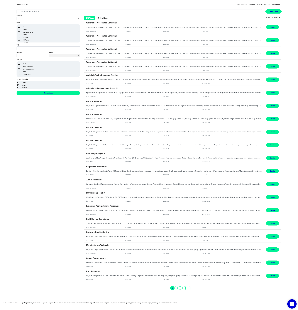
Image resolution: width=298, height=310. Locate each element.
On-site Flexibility (22, 79)
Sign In (252, 4)
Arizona (25, 35)
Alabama (25, 27)
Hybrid (24, 85)
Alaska (25, 29)
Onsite (24, 82)
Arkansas (26, 37)
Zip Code (19, 52)
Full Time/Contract (28, 69)
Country (19, 15)
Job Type (19, 60)
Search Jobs (242, 4)
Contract (25, 64)
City (18, 45)
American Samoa (28, 32)
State (18, 23)
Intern (24, 72)
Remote (24, 88)
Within (51, 52)
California (26, 40)
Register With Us (263, 4)
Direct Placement (28, 66)
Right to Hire (26, 74)
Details (272, 27)
